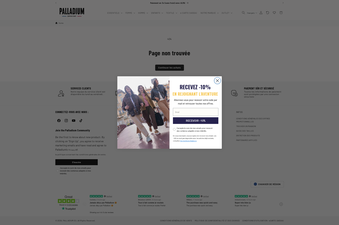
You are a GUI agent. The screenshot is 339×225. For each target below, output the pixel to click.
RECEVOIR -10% (195, 120)
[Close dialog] (217, 80)
